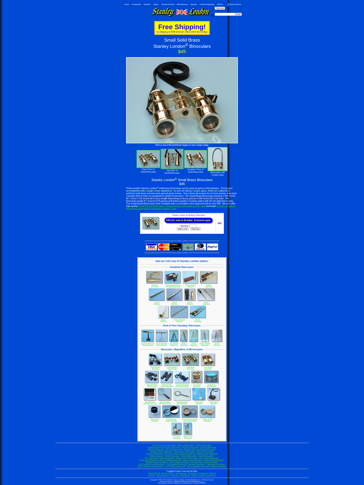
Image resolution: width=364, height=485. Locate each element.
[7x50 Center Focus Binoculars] (152, 464)
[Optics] (213, 473)
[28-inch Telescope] (208, 447)
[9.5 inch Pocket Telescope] (164, 445)
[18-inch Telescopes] (190, 447)
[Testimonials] (181, 473)
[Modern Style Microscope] (187, 458)
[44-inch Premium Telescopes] (176, 454)
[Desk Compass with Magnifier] (150, 466)
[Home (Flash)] (154, 473)
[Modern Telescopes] (185, 445)
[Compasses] (202, 473)
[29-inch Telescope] (156, 449)
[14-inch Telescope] (156, 447)
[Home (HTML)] (167, 473)
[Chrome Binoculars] (189, 456)
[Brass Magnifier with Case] (198, 466)
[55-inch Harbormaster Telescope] (204, 454)
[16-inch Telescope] (173, 447)
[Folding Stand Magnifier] (213, 460)
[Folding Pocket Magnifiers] (157, 462)
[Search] (194, 475)
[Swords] (151, 475)
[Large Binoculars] (206, 456)
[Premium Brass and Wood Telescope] (199, 449)
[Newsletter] (185, 475)
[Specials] (175, 475)
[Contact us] (211, 475)
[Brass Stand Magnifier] (192, 460)
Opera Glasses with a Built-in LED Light (185, 206)
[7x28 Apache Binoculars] (176, 464)
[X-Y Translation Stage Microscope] (159, 458)
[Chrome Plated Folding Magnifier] (204, 462)
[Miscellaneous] (163, 475)
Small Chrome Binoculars (151, 206)
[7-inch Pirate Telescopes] (175, 466)
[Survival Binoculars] (196, 464)
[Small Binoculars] (172, 456)
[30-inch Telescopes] (204, 452)
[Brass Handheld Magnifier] (170, 460)
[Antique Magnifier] (218, 466)
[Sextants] (192, 473)
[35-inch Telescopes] (173, 449)
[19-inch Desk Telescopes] (184, 452)
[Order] (202, 475)
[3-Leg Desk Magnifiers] (209, 458)
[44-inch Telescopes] (154, 454)
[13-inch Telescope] (203, 445)
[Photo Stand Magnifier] (179, 462)
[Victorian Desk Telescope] (161, 452)
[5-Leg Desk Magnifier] (148, 460)
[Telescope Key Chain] (215, 464)
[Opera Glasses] (156, 456)
